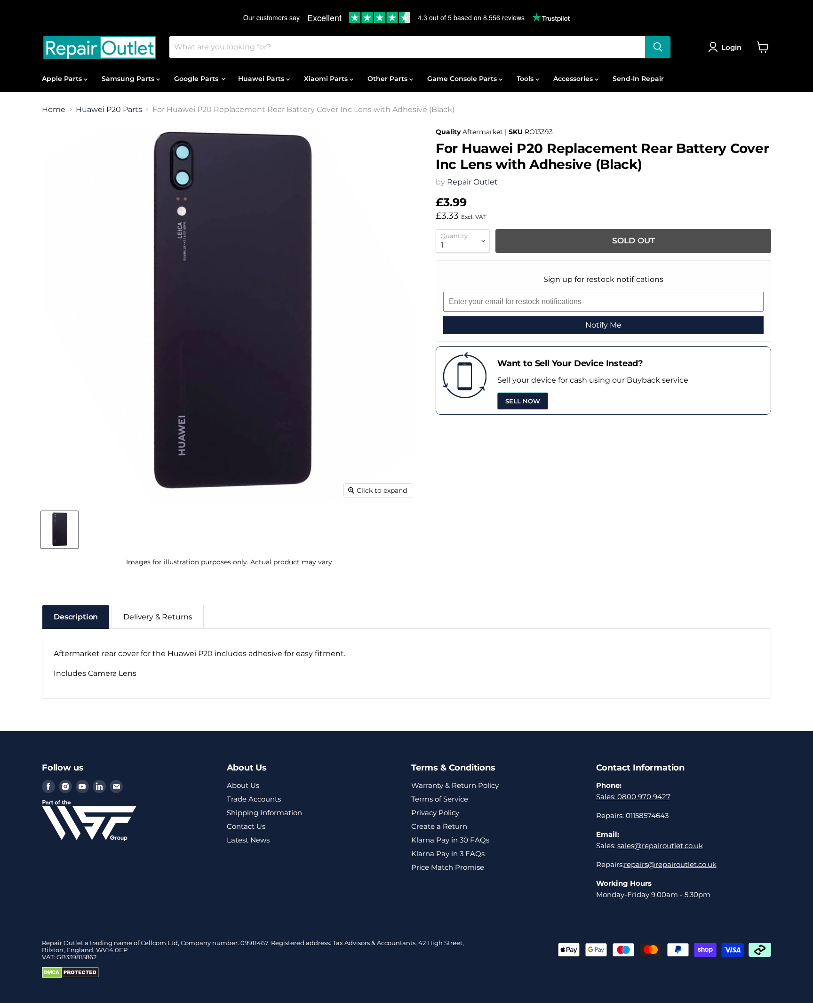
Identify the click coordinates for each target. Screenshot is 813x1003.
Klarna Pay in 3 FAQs (448, 853)
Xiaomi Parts (327, 78)
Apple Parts (63, 78)
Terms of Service (439, 798)
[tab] (76, 617)
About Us (243, 785)
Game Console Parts (463, 78)
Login (731, 47)
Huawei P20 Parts (109, 109)
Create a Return (439, 826)
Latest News (248, 839)
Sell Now (522, 401)
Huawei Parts (262, 78)
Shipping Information (264, 812)
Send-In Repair (638, 78)
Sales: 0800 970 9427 (633, 796)
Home (53, 109)
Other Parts (388, 78)
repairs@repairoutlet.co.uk (670, 864)
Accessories (574, 78)
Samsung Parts (129, 78)
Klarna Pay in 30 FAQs (450, 839)
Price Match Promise (447, 867)
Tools (526, 78)
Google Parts (197, 78)
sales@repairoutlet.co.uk (660, 845)
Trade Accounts (254, 798)
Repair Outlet (472, 181)
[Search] (657, 47)
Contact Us (246, 826)
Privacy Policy (435, 812)
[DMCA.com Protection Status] (70, 975)
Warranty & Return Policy (455, 785)
